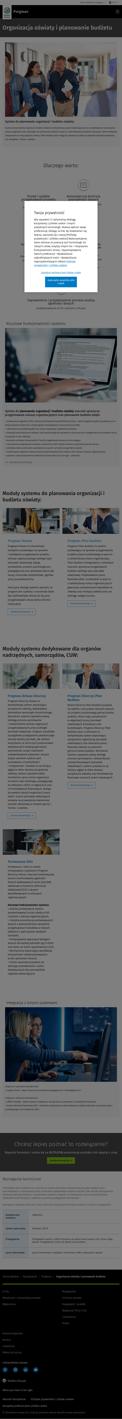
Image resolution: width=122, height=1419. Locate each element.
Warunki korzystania (14, 1399)
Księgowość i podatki (73, 1304)
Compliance (69, 1316)
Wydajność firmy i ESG (74, 1310)
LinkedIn (25, 1369)
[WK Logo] (14, 1380)
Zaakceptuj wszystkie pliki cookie (61, 282)
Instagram (15, 1369)
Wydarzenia (9, 1304)
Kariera (7, 1339)
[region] (61, 246)
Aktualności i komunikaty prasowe (22, 1297)
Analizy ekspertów (13, 1333)
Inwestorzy (8, 1346)
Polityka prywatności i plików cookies (52, 1399)
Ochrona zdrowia (71, 1297)
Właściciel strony (12, 1352)
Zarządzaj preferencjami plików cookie (61, 272)
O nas (6, 1291)
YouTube (35, 1369)
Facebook (5, 1369)
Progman (46, 1276)
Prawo (65, 1323)
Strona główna (11, 1276)
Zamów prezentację (20, 462)
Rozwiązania (30, 1276)
